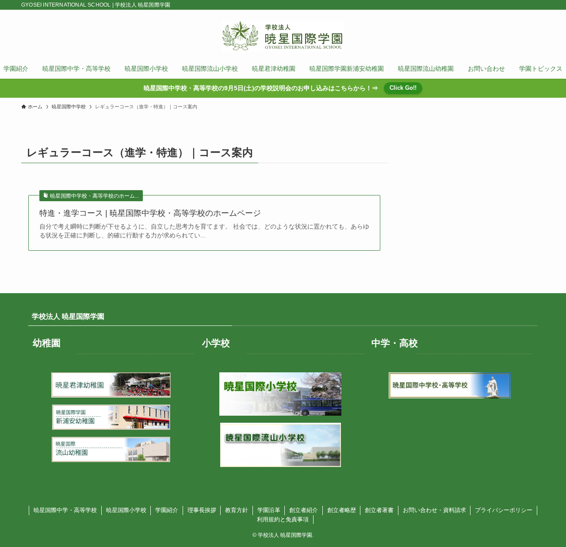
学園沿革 (268, 510)
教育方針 (236, 510)
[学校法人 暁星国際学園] (283, 35)
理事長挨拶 (201, 510)
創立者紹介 (303, 510)
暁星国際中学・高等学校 (65, 510)
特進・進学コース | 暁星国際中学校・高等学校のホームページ (150, 213)
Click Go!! (403, 87)
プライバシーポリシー (503, 510)
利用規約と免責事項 (283, 519)
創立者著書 (379, 510)
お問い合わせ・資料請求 (434, 510)
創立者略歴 (341, 510)
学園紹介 (166, 510)
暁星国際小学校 (126, 510)
